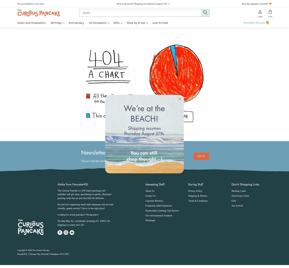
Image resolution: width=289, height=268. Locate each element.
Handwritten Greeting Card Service (162, 210)
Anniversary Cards (240, 196)
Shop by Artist (136, 22)
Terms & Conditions (198, 201)
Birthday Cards (238, 191)
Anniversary (76, 22)
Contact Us (150, 196)
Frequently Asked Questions (158, 205)
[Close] (180, 99)
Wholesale (150, 220)
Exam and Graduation (31, 22)
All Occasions (98, 22)
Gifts (116, 22)
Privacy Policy (195, 191)
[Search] (205, 13)
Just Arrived (160, 22)
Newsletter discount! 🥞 (256, 22)
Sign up (201, 156)
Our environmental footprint (158, 215)
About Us (149, 191)
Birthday (57, 22)
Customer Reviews (154, 201)
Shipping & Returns (197, 196)
